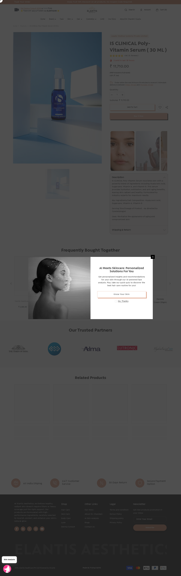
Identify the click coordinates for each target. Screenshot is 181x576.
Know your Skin (121, 294)
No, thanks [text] (123, 301)
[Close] (153, 257)
